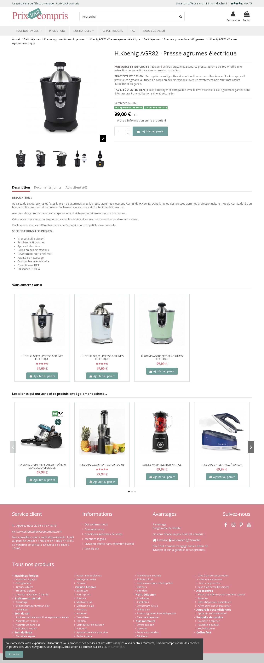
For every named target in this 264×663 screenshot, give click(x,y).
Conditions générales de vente (104, 534)
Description (21, 188)
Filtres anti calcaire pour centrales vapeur (221, 594)
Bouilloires (143, 598)
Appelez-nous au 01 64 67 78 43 (36, 525)
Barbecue (82, 590)
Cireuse (81, 583)
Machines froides (26, 575)
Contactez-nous (95, 529)
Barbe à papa (84, 636)
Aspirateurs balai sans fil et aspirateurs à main (42, 617)
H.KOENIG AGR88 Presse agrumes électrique (162, 357)
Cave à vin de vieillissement (213, 587)
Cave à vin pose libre (210, 583)
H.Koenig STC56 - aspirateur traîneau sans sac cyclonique (42, 466)
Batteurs (142, 587)
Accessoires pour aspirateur (214, 606)
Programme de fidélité (167, 528)
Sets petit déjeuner (148, 617)
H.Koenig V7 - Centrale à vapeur (222, 464)
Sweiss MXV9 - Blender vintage (161, 464)
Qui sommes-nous (96, 524)
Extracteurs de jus (147, 606)
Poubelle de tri (206, 628)
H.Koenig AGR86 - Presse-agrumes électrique (102, 357)
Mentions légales (95, 539)
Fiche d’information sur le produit (140, 120)
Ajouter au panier (153, 131)
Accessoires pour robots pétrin (155, 583)
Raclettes (82, 613)
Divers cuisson (145, 624)
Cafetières (143, 602)
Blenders (142, 590)
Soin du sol (21, 613)
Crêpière (82, 621)
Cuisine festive (85, 587)
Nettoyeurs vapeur (26, 628)
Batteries (203, 598)
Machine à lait (84, 602)
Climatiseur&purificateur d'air (32, 606)
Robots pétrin (145, 579)
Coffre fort (203, 632)
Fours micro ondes (148, 632)
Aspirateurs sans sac (28, 624)
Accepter (14, 654)
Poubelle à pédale (208, 624)
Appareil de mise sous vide (92, 632)
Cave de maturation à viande (32, 594)
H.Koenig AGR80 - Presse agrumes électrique (42, 357)
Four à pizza (83, 594)
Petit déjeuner (146, 594)
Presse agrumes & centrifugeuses (157, 613)
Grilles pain (143, 609)
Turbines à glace (25, 590)
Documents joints (47, 188)
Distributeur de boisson (90, 624)
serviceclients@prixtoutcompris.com (38, 531)
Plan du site (92, 549)
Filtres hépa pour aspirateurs (214, 602)
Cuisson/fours (145, 621)
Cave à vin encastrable (210, 579)
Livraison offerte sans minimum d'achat (109, 544)
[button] (28, 31)
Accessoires (204, 590)
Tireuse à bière (24, 587)
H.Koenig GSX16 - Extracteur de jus (102, 464)
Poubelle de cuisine (209, 617)
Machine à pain (85, 606)
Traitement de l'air (27, 598)
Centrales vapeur (26, 636)
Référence (120, 103)
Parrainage (159, 524)
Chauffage (22, 602)
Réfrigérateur (23, 583)
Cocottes (142, 628)
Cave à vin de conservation (213, 575)
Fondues (82, 628)
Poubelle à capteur (209, 621)
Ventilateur (22, 609)
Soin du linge (23, 632)
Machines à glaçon (26, 579)
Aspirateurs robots (27, 621)
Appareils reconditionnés (213, 609)
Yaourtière (83, 617)
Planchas (82, 609)
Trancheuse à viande (149, 575)
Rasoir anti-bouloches (89, 575)
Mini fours (143, 636)
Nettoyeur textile (86, 579)
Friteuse (81, 598)
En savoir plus (116, 647)
